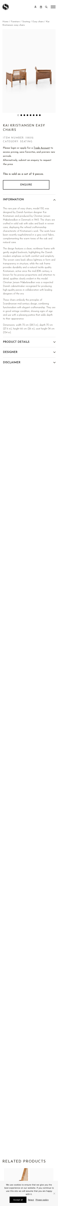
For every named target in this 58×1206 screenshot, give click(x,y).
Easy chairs (38, 22)
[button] (18, 115)
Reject (31, 1199)
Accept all (18, 1199)
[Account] (35, 6)
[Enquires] (41, 7)
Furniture (15, 22)
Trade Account (42, 148)
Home (5, 22)
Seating (26, 22)
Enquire (26, 185)
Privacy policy (42, 1199)
